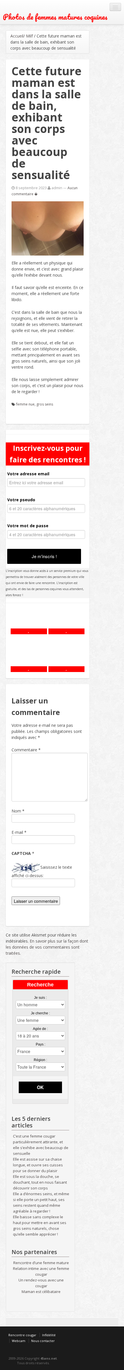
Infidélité (49, 1335)
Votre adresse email (28, 473)
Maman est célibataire (41, 1291)
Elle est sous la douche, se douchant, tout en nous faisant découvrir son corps (40, 1182)
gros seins (44, 404)
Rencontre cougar (22, 1335)
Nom (16, 811)
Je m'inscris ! (44, 556)
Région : (40, 1060)
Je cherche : (40, 1013)
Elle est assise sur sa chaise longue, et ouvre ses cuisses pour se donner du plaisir (38, 1165)
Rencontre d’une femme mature (41, 1262)
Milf (29, 36)
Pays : (40, 1044)
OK (40, 1087)
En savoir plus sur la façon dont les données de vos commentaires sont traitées (47, 947)
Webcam (18, 1341)
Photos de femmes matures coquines (55, 17)
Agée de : (40, 1029)
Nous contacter (43, 1341)
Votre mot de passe (27, 525)
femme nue (25, 404)
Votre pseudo (21, 499)
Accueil (16, 36)
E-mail (17, 832)
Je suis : (40, 998)
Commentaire (26, 749)
